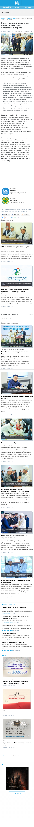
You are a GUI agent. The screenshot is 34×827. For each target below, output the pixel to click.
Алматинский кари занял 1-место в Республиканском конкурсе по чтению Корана (14, 352)
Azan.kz (13, 190)
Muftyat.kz (13, 200)
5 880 (9, 414)
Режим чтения (32, 32)
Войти (30, 314)
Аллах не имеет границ (11, 713)
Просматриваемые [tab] (7, 755)
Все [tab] (26, 758)
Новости (3, 18)
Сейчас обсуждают (9, 604)
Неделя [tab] (17, 758)
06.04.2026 (3, 306)
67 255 (10, 747)
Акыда (4, 710)
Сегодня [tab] (7, 758)
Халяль (18, 209)
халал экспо (24, 211)
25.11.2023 (5, 747)
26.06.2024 (5, 715)
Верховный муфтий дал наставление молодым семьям (14, 444)
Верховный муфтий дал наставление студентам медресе (14, 537)
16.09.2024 (3, 368)
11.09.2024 (3, 414)
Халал (14, 209)
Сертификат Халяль (26, 209)
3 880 (9, 306)
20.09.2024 (3, 31)
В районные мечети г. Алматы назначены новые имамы (15, 581)
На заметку (6, 764)
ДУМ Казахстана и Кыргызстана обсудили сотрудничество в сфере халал (15, 248)
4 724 (9, 461)
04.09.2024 (3, 507)
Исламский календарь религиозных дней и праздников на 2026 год (15, 682)
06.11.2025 (5, 685)
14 (27, 345)
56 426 (10, 715)
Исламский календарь (9, 679)
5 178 (9, 552)
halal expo (17, 211)
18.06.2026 (3, 261)
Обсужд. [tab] (16, 755)
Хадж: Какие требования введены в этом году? (17, 744)
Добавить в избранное (22, 31)
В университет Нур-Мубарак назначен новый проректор (17, 397)
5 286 (9, 31)
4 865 (9, 368)
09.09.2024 (3, 461)
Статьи (5, 655)
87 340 (10, 685)
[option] (17, 778)
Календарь (27, 7)
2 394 (9, 261)
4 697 (9, 507)
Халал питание (9, 209)
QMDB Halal (11, 211)
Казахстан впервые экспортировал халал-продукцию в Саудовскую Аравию (16, 291)
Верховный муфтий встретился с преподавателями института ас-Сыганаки (15, 490)
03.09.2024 (3, 552)
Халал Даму (4, 211)
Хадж (4, 740)
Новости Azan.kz (11, 18)
